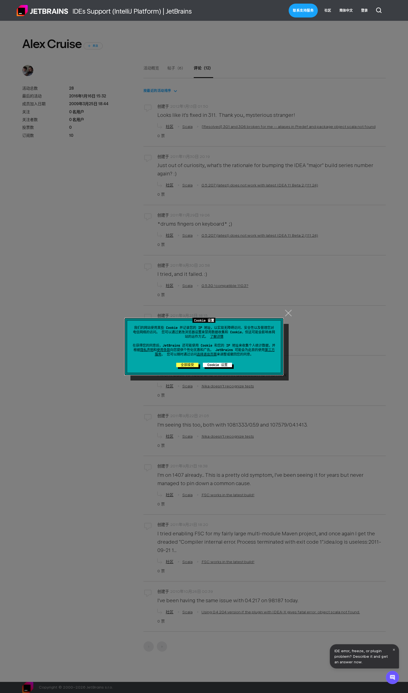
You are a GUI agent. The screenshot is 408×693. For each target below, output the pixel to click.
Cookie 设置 (217, 365)
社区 (327, 10)
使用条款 (163, 350)
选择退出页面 (207, 354)
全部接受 (187, 365)
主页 (42, 10)
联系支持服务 (303, 10)
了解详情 (216, 336)
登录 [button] (364, 10)
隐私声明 (146, 350)
